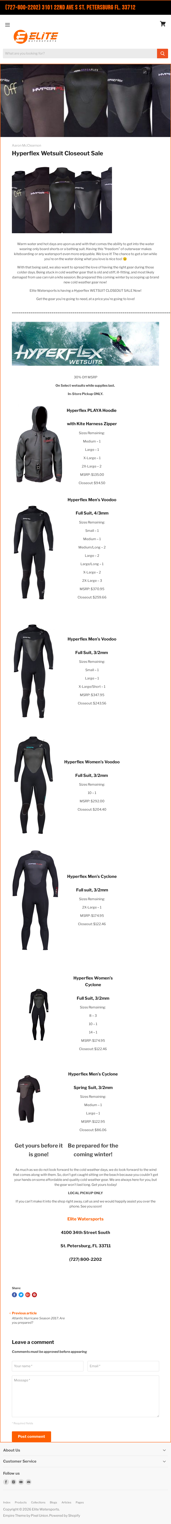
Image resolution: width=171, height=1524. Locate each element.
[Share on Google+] (27, 1294)
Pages (80, 1502)
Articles (66, 1502)
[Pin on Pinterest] (34, 1294)
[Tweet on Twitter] (21, 1294)
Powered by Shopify (64, 1516)
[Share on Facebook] (14, 1294)
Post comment (31, 1436)
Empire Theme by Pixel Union (25, 1516)
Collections (38, 1502)
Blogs (53, 1502)
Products (21, 1502)
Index (6, 1502)
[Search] (162, 53)
